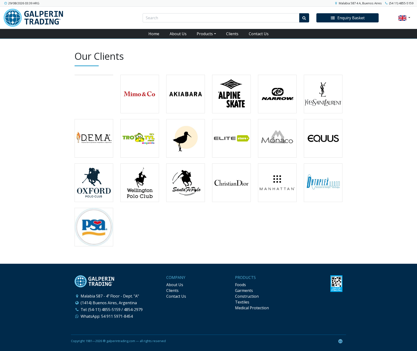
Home (153, 33)
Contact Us (259, 33)
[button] (347, 17)
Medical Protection (252, 307)
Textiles (242, 302)
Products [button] (205, 33)
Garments (244, 290)
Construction (247, 296)
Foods (240, 284)
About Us (178, 33)
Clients (232, 33)
